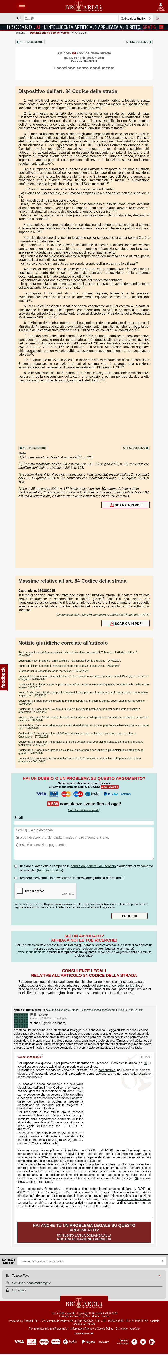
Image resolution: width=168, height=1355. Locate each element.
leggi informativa (50, 870)
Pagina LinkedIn (152, 1340)
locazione (144, 1073)
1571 (79, 1091)
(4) (108, 182)
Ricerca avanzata (157, 18)
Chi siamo (122, 1328)
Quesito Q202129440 (130, 1010)
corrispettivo (107, 1070)
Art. (31, 42)
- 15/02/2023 (53, 670)
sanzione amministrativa (134, 1199)
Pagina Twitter (143, 1340)
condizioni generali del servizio (93, 866)
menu (21, 6)
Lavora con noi (84, 1333)
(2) (124, 127)
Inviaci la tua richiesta (31, 952)
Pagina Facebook (134, 1340)
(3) (40, 231)
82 (145, 1063)
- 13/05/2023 (68, 665)
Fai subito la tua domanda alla (84, 1232)
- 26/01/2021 (69, 660)
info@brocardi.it (59, 1328)
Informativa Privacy (82, 1328)
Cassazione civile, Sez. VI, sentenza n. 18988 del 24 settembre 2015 (103, 614)
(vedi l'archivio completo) (84, 810)
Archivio (135, 1328)
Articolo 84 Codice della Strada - (78, 1010)
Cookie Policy (105, 1328)
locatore (77, 1098)
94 (136, 1178)
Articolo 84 (81, 32)
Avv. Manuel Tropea (97, 1316)
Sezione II (42, 32)
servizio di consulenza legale (118, 985)
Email (18, 817)
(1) (105, 182)
